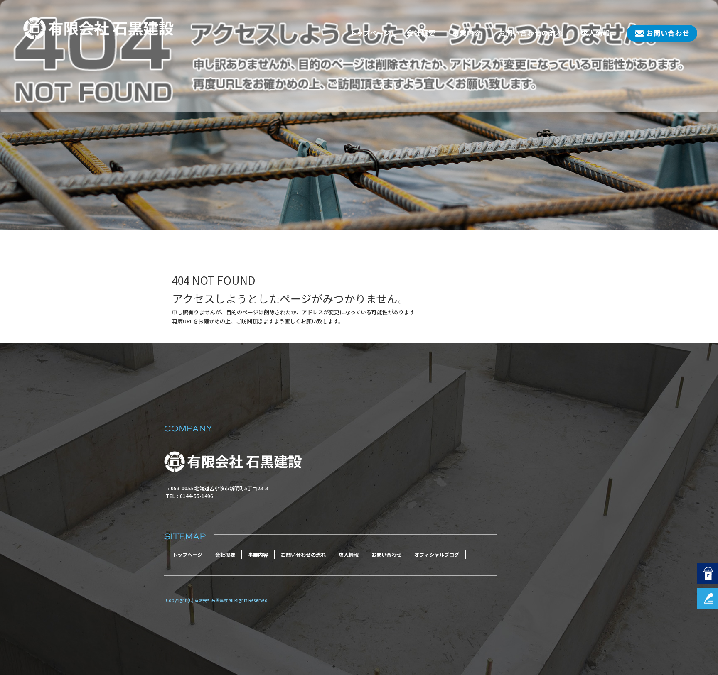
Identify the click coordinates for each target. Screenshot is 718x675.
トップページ (371, 33)
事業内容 (466, 33)
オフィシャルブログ (436, 554)
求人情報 (595, 33)
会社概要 (421, 33)
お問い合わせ (657, 33)
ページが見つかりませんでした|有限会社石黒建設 (73, 213)
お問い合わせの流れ (531, 33)
